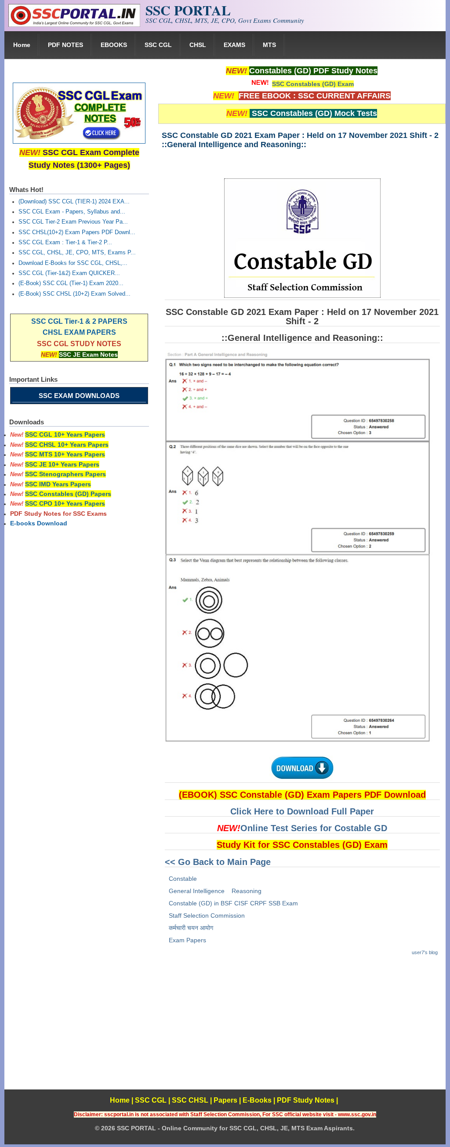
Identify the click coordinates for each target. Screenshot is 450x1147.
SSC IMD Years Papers (58, 484)
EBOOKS (114, 44)
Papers (225, 1100)
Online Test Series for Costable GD (313, 828)
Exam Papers (187, 940)
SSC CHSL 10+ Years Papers (67, 444)
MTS (269, 44)
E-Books (257, 1100)
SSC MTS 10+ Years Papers (65, 454)
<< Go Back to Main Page (218, 862)
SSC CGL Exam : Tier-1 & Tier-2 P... (65, 242)
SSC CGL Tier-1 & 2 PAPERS (79, 321)
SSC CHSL (190, 1100)
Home (21, 44)
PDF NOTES (65, 44)
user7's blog (425, 952)
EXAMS (234, 44)
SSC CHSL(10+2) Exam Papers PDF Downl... (76, 232)
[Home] (74, 24)
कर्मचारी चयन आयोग (191, 927)
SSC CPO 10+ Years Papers (65, 503)
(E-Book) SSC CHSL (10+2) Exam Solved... (74, 294)
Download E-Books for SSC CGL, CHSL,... (72, 263)
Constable (183, 878)
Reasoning (246, 890)
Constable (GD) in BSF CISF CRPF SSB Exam (233, 903)
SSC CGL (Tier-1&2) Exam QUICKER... (69, 273)
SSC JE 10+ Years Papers (62, 464)
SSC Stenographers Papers (65, 474)
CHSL (197, 44)
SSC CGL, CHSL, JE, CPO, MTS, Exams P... (77, 253)
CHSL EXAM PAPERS (79, 332)
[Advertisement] (302, 1027)
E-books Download (38, 523)
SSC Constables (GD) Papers (68, 493)
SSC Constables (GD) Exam (313, 83)
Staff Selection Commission (207, 915)
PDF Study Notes (305, 1100)
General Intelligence (197, 890)
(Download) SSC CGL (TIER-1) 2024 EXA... (74, 202)
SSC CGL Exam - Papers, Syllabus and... (71, 212)
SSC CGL (158, 44)
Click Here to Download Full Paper (302, 811)
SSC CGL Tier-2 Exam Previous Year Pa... (73, 222)
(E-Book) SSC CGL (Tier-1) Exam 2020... (70, 283)
